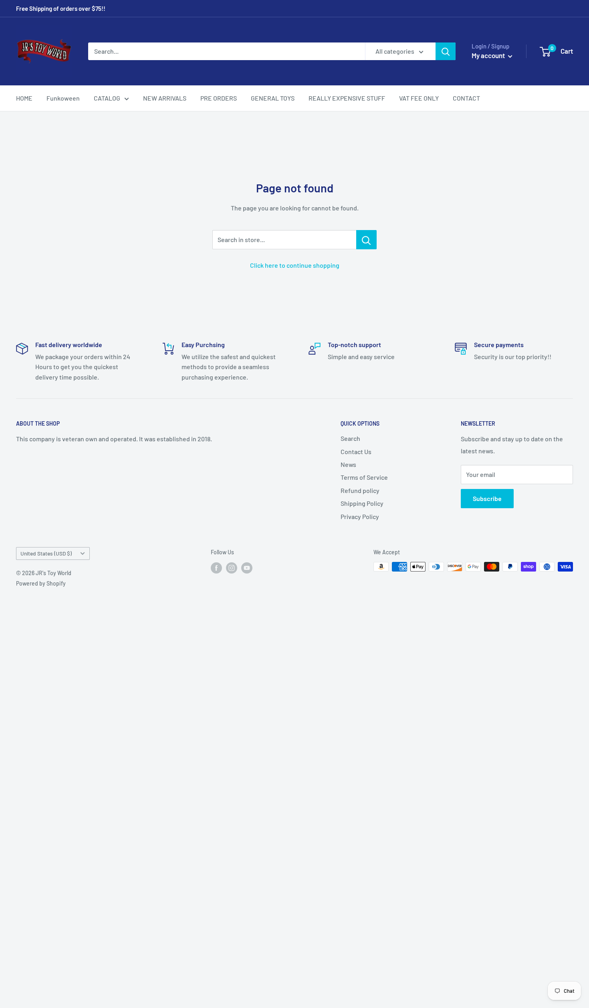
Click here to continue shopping (294, 265)
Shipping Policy (362, 503)
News (348, 464)
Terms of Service (364, 477)
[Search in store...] (366, 239)
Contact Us (356, 451)
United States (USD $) (46, 553)
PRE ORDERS (218, 98)
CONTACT (466, 98)
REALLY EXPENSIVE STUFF (347, 98)
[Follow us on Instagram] (231, 567)
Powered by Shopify (41, 583)
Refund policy (360, 490)
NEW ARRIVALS (164, 98)
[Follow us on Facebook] (216, 567)
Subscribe (487, 498)
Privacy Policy (360, 516)
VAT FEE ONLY (419, 98)
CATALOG (107, 98)
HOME (24, 98)
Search (350, 438)
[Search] (446, 51)
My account (489, 55)
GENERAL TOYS (272, 98)
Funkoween (63, 98)
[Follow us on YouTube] (246, 567)
